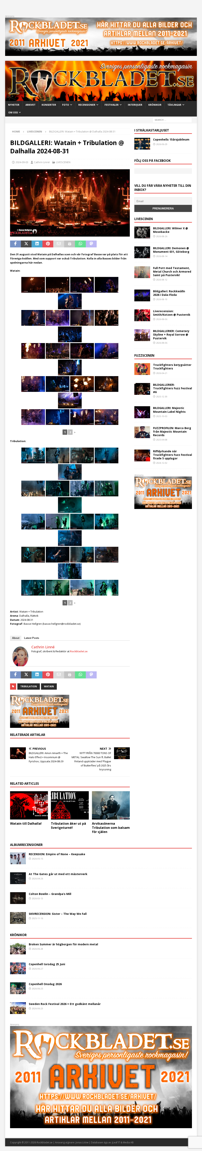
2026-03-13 (37, 898)
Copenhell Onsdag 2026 (45, 984)
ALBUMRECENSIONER (26, 845)
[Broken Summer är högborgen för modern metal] (18, 948)
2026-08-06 (161, 319)
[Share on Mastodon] (91, 244)
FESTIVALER (112, 104)
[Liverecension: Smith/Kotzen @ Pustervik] (142, 315)
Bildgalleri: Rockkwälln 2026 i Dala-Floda (169, 293)
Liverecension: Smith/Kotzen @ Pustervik (171, 312)
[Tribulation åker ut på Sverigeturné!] (70, 805)
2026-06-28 (37, 948)
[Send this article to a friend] (58, 244)
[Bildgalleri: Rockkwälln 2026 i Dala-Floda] (142, 295)
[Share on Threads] (123, 244)
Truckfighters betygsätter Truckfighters (172, 366)
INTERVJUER (135, 104)
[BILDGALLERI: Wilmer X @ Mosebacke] (142, 232)
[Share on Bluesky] (113, 244)
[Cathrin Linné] (20, 665)
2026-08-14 (161, 256)
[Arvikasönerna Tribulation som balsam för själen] (111, 805)
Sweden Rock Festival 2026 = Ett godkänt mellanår (65, 1004)
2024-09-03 (22, 162)
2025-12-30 (161, 396)
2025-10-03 (161, 416)
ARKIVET (30, 104)
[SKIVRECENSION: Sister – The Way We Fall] (18, 918)
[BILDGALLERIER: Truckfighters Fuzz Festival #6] (142, 389)
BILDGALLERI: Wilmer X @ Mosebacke (170, 230)
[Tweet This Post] (26, 244)
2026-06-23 (37, 1008)
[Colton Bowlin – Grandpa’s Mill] (18, 898)
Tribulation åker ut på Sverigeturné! (68, 825)
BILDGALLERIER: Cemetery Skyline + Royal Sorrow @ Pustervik (171, 334)
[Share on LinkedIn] (37, 244)
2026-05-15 (37, 858)
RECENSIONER (86, 104)
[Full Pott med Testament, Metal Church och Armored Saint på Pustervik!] (142, 272)
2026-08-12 (161, 279)
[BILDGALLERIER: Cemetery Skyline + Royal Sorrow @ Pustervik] (142, 335)
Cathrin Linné (42, 162)
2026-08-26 (161, 236)
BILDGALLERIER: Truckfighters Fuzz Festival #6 (172, 388)
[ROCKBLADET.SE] (101, 99)
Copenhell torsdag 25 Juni (47, 964)
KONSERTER (49, 104)
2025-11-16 (37, 918)
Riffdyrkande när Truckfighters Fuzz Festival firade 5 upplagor (172, 454)
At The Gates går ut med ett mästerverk (58, 874)
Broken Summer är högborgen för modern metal (63, 944)
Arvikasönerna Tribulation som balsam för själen (111, 827)
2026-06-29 (161, 144)
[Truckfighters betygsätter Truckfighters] (142, 369)
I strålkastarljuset (151, 130)
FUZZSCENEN (144, 355)
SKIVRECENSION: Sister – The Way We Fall (58, 914)
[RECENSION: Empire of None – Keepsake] (18, 858)
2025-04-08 (161, 439)
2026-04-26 (37, 878)
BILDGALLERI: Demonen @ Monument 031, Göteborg (171, 250)
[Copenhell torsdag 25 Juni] (18, 968)
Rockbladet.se (79, 651)
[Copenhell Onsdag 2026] (18, 988)
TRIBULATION (28, 686)
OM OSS (13, 112)
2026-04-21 (161, 373)
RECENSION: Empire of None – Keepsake (57, 854)
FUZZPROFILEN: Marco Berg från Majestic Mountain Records (172, 431)
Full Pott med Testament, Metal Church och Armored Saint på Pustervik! (172, 271)
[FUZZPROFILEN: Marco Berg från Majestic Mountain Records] (142, 432)
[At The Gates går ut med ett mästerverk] (18, 878)
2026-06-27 (37, 968)
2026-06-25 (37, 988)
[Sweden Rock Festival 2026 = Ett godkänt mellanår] (18, 1008)
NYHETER (13, 104)
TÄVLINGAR (174, 104)
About (15, 638)
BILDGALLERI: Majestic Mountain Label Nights (169, 409)
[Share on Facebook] (15, 244)
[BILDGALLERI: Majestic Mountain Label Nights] (142, 412)
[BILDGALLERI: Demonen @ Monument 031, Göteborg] (142, 252)
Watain (49, 686)
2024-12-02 (161, 462)
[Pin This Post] (47, 244)
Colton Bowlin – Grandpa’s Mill (50, 894)
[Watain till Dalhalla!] (29, 805)
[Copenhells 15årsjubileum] (142, 144)
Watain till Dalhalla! (26, 823)
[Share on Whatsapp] (80, 244)
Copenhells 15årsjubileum (171, 139)
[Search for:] (172, 119)
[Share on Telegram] (102, 244)
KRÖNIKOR (154, 104)
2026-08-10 (161, 299)
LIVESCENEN (63, 162)
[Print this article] (69, 244)
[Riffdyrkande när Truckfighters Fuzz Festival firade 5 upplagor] (142, 455)
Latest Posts (31, 638)
